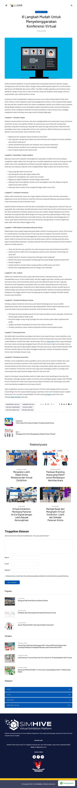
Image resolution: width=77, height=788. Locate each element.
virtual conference (13, 407)
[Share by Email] (71, 404)
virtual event (27, 407)
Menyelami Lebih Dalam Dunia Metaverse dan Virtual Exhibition (21, 476)
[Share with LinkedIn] (64, 404)
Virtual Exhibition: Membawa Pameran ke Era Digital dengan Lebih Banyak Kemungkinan (21, 514)
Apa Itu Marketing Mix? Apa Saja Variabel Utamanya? (36, 625)
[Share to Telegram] (69, 404)
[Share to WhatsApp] (66, 404)
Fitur (38, 694)
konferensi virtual (13, 404)
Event (38, 689)
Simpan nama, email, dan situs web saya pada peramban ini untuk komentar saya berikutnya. (37, 576)
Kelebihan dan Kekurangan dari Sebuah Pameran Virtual (37, 613)
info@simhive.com (40, 747)
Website (7, 570)
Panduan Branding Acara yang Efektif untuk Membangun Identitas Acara (55, 476)
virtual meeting (27, 409)
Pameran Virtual (41, 11)
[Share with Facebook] (59, 404)
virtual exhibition (12, 409)
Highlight (38, 700)
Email (7, 564)
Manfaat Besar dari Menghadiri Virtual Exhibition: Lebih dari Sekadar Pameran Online (55, 514)
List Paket (47, 394)
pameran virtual (28, 404)
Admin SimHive (16, 397)
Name (7, 557)
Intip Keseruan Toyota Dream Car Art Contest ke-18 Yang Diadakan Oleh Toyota (45, 657)
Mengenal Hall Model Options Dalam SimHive (33, 600)
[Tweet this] (62, 404)
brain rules (50, 341)
